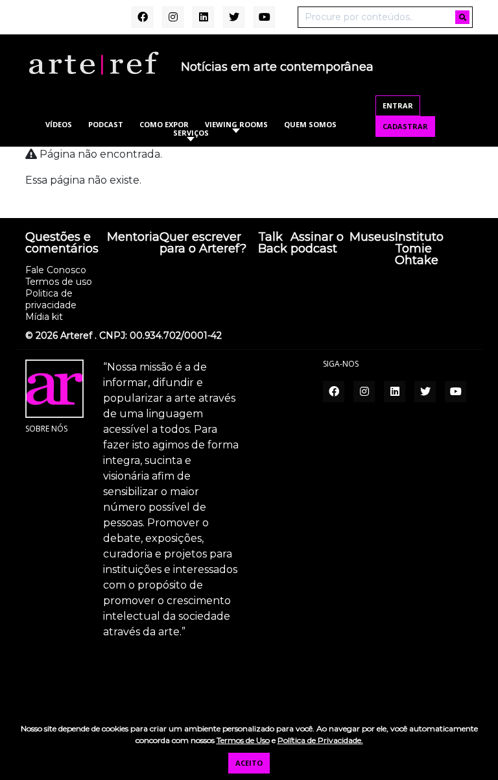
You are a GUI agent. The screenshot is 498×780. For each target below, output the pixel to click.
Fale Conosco (55, 270)
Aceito (249, 763)
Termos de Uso (243, 740)
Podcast (105, 124)
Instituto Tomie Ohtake (419, 249)
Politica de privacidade (51, 299)
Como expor (164, 124)
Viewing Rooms (236, 124)
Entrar (398, 105)
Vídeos (58, 124)
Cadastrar (405, 126)
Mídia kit (44, 317)
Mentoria (133, 237)
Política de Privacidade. (320, 740)
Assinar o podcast (317, 243)
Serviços (191, 133)
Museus (372, 237)
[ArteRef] (93, 62)
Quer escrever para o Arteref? (203, 243)
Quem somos (310, 124)
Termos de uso (58, 281)
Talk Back (272, 243)
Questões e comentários (62, 243)
